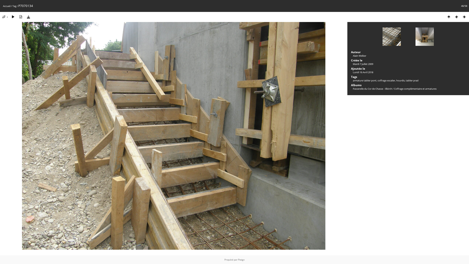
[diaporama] (13, 17)
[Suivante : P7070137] (464, 17)
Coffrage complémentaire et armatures (415, 88)
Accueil (6, 6)
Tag (14, 6)
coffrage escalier (386, 80)
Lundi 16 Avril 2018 (363, 72)
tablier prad (412, 80)
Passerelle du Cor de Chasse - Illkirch (372, 88)
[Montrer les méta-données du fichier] (21, 17)
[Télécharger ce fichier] (28, 17)
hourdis (400, 80)
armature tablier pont (364, 80)
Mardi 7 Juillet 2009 (363, 64)
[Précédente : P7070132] (456, 17)
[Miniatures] (449, 17)
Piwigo (241, 259)
